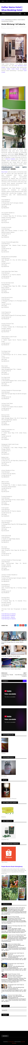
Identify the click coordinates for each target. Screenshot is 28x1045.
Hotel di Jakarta (21, 19)
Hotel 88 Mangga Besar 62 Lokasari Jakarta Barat (12, 642)
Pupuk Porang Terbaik (13, 916)
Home (2, 19)
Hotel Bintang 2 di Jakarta (8, 614)
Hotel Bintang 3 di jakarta (8, 615)
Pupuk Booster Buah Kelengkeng (11, 866)
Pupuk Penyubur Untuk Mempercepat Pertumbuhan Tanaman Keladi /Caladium (15, 975)
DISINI (13, 169)
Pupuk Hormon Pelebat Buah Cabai (17, 935)
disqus (24, 680)
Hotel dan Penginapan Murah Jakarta (10, 656)
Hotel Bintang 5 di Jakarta (8, 618)
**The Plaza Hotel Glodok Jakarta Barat (11, 669)
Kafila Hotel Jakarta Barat (14, 944)
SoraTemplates (11, 1041)
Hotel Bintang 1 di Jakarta (11, 19)
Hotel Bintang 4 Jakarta (8, 617)
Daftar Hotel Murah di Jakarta (16, 69)
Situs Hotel (4, 172)
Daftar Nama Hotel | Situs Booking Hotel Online (11, 10)
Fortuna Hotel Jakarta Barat (15, 995)
